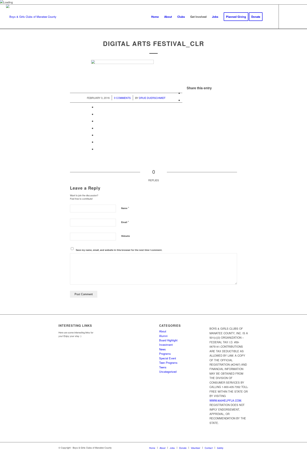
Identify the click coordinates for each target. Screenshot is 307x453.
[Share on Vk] (97, 135)
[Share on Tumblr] (97, 128)
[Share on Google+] (97, 107)
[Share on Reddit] (97, 142)
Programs (165, 354)
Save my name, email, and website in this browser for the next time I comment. (119, 249)
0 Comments (122, 98)
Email (125, 222)
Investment (166, 345)
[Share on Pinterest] (97, 114)
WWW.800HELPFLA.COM (225, 400)
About (162, 331)
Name (125, 208)
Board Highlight (168, 340)
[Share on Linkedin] (97, 121)
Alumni (163, 336)
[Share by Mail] (97, 149)
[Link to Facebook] (285, 16)
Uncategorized (167, 372)
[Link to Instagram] (291, 16)
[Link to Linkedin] (298, 16)
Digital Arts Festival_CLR (153, 43)
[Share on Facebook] (183, 93)
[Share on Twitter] (183, 100)
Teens (162, 367)
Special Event (167, 358)
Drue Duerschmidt (152, 98)
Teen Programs (168, 363)
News (162, 349)
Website (125, 235)
